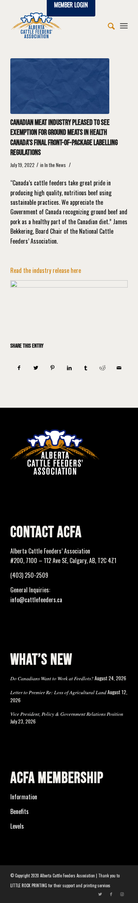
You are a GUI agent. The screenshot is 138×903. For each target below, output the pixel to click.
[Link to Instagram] (122, 893)
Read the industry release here (45, 270)
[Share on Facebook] (19, 367)
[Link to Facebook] (111, 893)
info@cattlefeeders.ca (36, 599)
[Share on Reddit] (102, 367)
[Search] (107, 25)
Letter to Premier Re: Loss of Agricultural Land (58, 692)
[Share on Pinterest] (53, 367)
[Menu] (124, 25)
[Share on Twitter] (36, 367)
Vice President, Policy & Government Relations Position (66, 713)
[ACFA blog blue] (59, 86)
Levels (17, 826)
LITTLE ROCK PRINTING (28, 885)
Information (23, 796)
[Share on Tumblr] (86, 367)
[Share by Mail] (119, 367)
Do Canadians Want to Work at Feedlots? (51, 678)
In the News (55, 165)
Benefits (19, 811)
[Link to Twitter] (100, 893)
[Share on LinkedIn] (69, 367)
